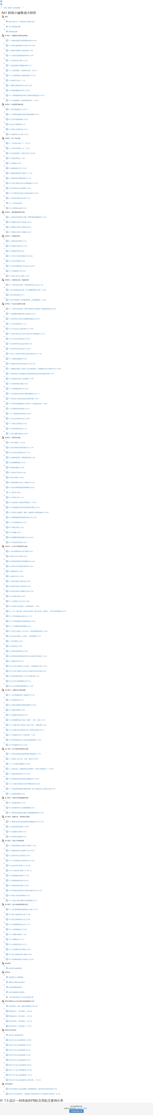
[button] (1, 2)
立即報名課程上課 (76, 1111)
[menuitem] (1, 5)
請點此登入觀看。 (82, 1108)
